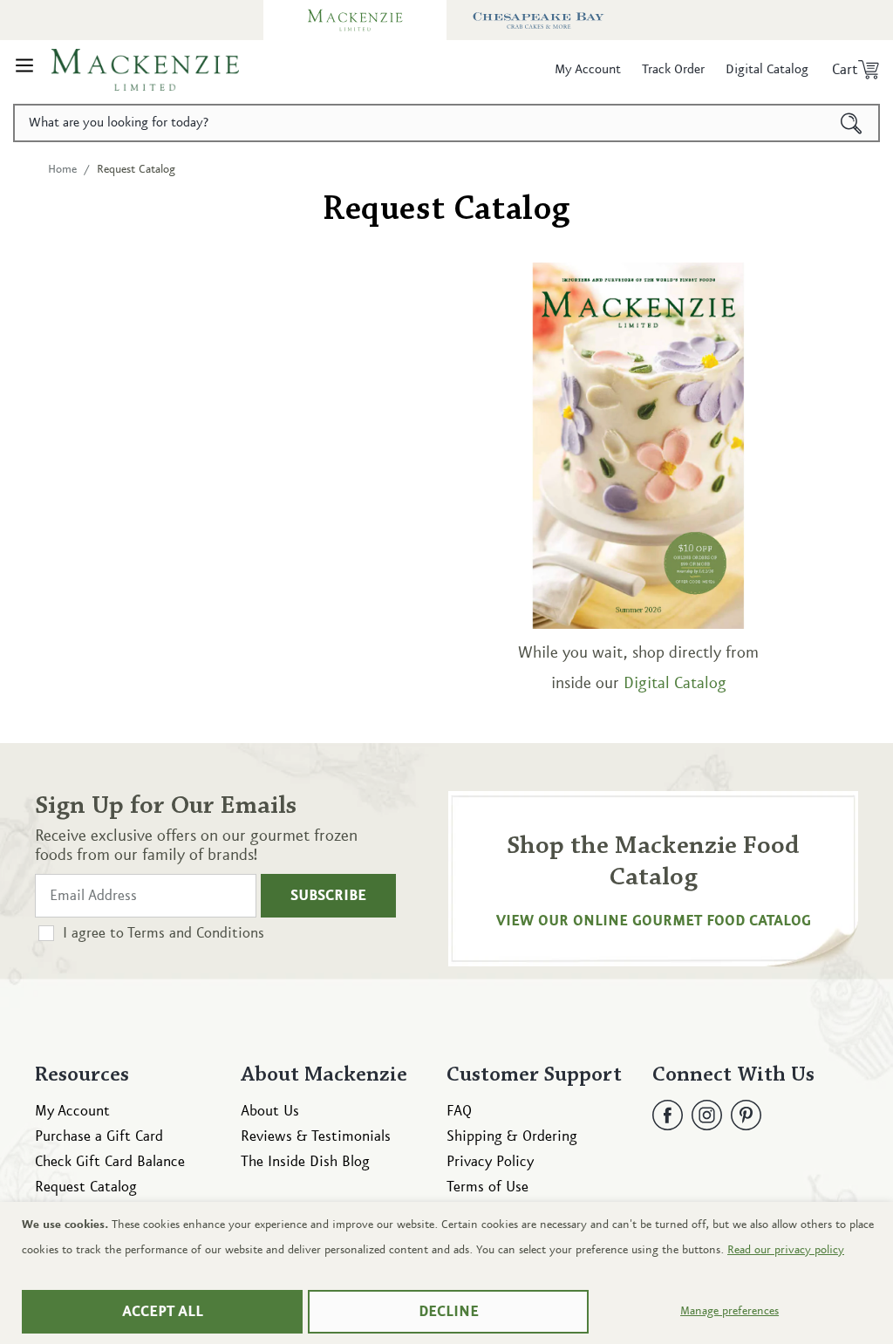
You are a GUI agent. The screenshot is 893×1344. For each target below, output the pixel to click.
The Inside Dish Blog (305, 1161)
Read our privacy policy (785, 1250)
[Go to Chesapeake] (538, 20)
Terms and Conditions (195, 933)
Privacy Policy (490, 1161)
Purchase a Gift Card (99, 1136)
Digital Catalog (675, 683)
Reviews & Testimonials (316, 1136)
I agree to (163, 933)
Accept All (162, 1311)
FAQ (459, 1111)
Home (62, 169)
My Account (72, 1111)
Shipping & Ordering (511, 1136)
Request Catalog (86, 1187)
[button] (24, 70)
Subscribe (328, 895)
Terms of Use (487, 1187)
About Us (270, 1111)
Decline (449, 1311)
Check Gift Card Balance (110, 1161)
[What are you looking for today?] (851, 123)
